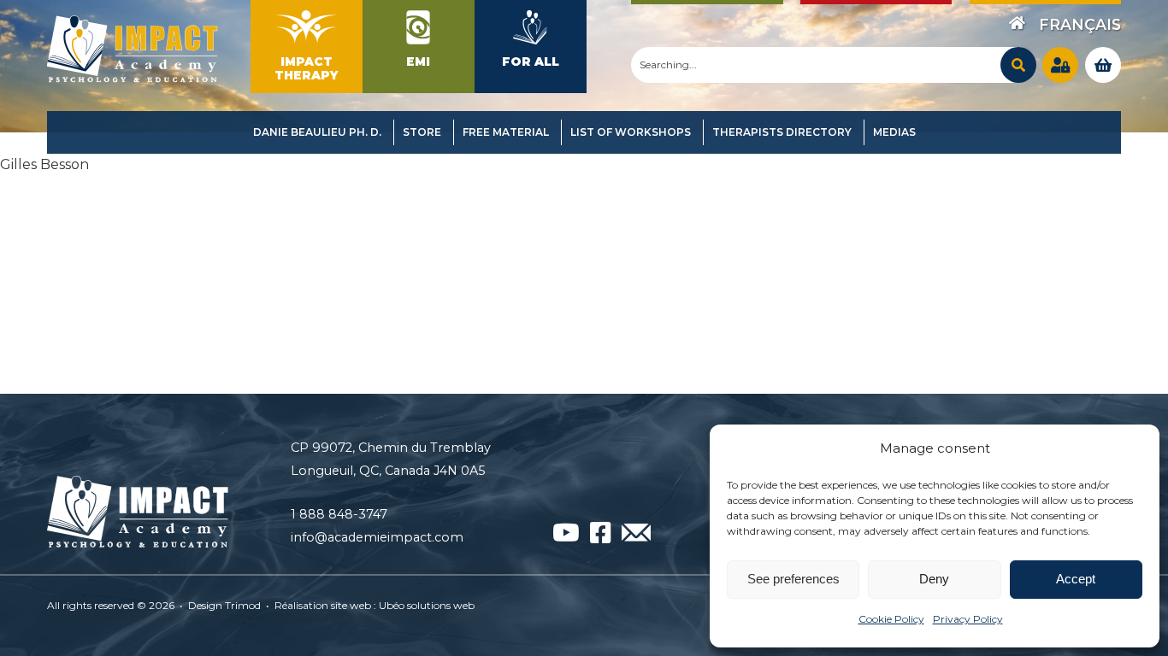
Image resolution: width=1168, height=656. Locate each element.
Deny (934, 578)
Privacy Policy (968, 618)
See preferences (793, 578)
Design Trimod (224, 605)
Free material (506, 132)
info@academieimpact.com (377, 537)
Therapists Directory (782, 132)
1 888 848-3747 (339, 514)
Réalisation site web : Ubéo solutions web (374, 605)
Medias (894, 132)
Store (422, 132)
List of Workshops (630, 132)
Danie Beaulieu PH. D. (317, 132)
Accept (1075, 578)
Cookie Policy (891, 618)
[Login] (1060, 65)
